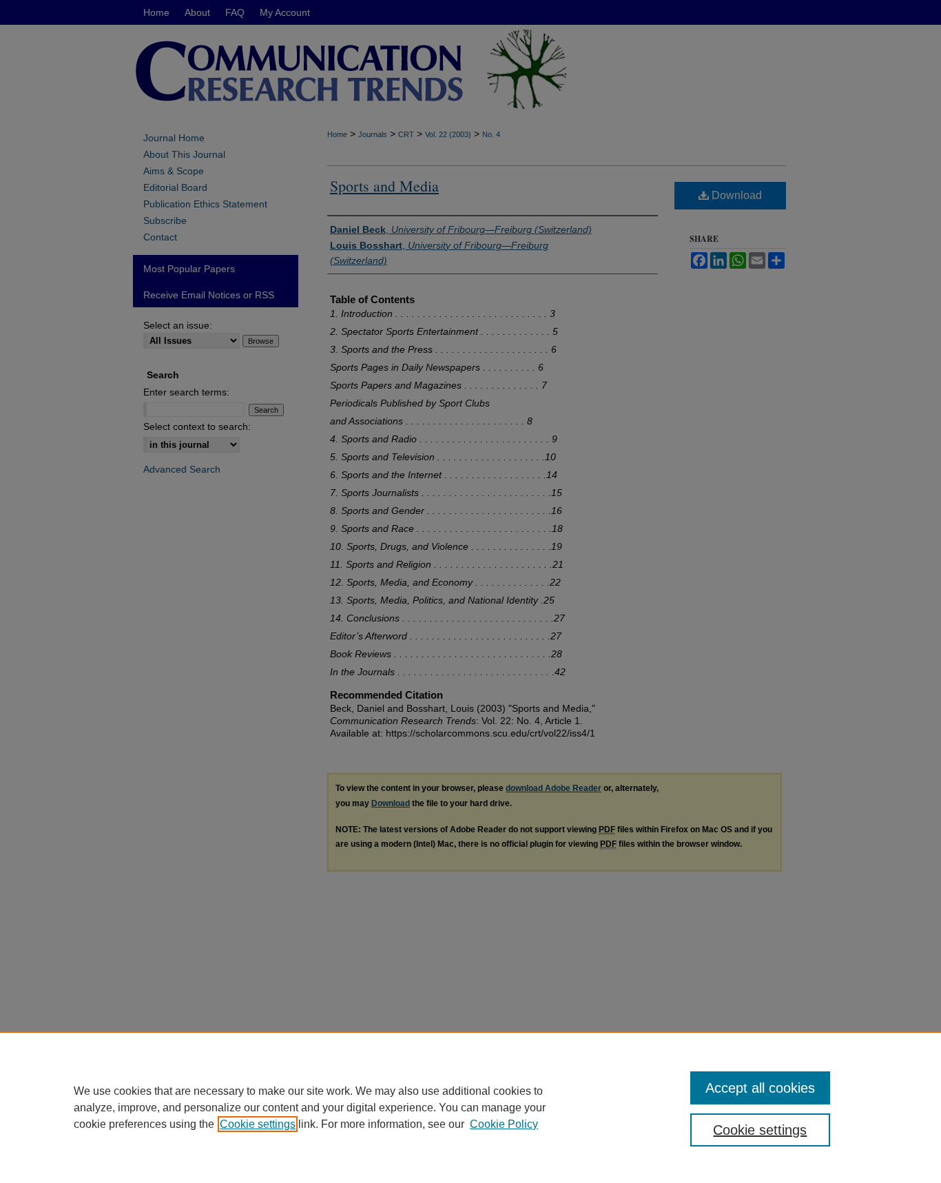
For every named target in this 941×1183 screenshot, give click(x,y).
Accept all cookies (760, 1087)
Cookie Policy (504, 1124)
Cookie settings (258, 1124)
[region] (470, 1107)
